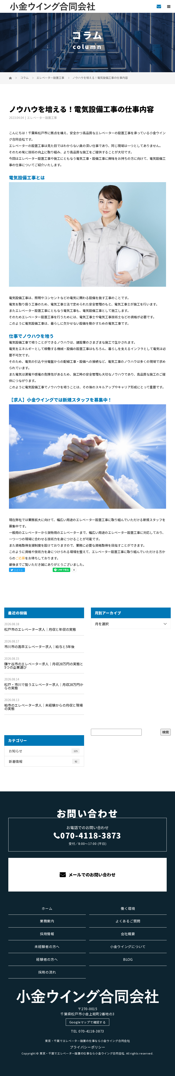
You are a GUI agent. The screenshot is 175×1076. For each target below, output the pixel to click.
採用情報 (47, 933)
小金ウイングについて (128, 946)
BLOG (128, 959)
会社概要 (128, 933)
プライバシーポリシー (87, 1047)
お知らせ (43, 750)
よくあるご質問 (127, 920)
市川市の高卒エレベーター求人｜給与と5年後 (39, 646)
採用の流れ (47, 972)
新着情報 (43, 761)
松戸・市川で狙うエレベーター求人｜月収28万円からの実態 (43, 686)
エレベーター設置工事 (50, 78)
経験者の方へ (47, 959)
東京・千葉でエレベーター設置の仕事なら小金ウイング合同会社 (87, 1041)
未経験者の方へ (47, 946)
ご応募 (20, 558)
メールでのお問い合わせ (91, 874)
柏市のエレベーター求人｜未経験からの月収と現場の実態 (43, 707)
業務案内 (47, 920)
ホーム (47, 908)
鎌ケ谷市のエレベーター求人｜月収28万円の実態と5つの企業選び (43, 665)
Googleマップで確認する (87, 1022)
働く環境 (128, 908)
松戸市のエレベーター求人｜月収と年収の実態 (40, 629)
